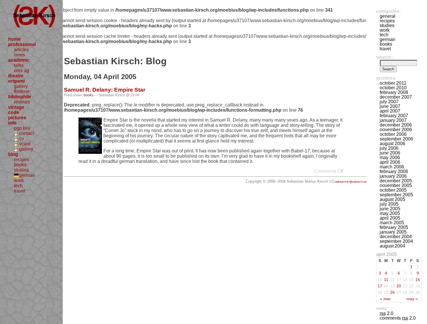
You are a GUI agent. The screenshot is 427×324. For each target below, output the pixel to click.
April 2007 (390, 110)
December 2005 (396, 180)
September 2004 (396, 241)
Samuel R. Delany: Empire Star (104, 90)
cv (21, 138)
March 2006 (392, 166)
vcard (25, 143)
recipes (21, 159)
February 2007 (394, 115)
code (13, 112)
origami (16, 81)
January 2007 (393, 120)
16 (417, 279)
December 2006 (396, 124)
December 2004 (396, 236)
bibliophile (19, 96)
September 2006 (396, 138)
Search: (384, 57)
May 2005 (390, 213)
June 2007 (390, 106)
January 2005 (393, 231)
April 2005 (390, 218)
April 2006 (390, 162)
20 (399, 286)
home (14, 39)
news (19, 54)
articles (21, 49)
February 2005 (394, 227)
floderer (22, 91)
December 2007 (396, 97)
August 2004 (392, 245)
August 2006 (392, 143)
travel (19, 190)
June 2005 (390, 208)
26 (392, 292)
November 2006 (396, 129)
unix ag (21, 70)
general (387, 16)
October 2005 (393, 190)
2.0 (386, 313)
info (12, 122)
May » (412, 298)
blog (13, 154)
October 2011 (393, 83)
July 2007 (389, 101)
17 (380, 286)
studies (21, 170)
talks (19, 65)
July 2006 (389, 148)
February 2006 (394, 171)
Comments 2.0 (398, 318)
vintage (16, 107)
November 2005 (396, 185)
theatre (16, 75)
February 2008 (394, 92)
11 (386, 279)
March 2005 (392, 222)
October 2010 (393, 87)
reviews (22, 101)
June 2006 (390, 152)
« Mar (385, 298)
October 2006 (393, 134)
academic (18, 60)
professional (22, 44)
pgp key (22, 128)
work (19, 180)
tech (18, 185)
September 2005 (396, 194)
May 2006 (390, 157)
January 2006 (393, 176)
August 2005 (392, 199)
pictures (17, 117)
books (20, 164)
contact (26, 133)
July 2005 (389, 204)
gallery (21, 86)
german (27, 175)
